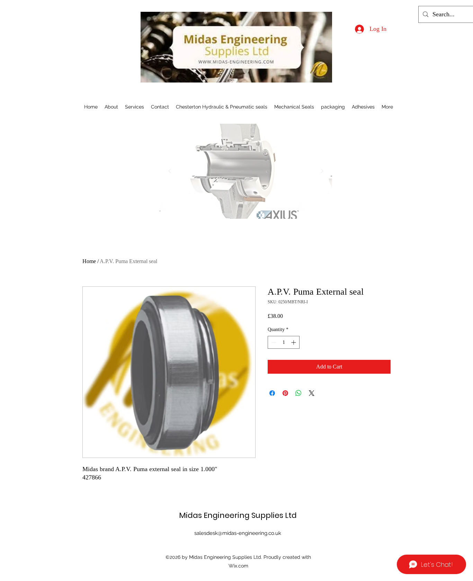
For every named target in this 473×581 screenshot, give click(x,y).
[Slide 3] (254, 203)
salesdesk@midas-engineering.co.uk (237, 533)
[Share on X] (311, 393)
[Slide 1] (237, 203)
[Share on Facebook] (272, 393)
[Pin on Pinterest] (285, 393)
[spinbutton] (283, 342)
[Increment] (294, 342)
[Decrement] (273, 342)
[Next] (322, 171)
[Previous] (169, 171)
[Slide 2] (245, 203)
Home (89, 261)
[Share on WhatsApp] (298, 393)
